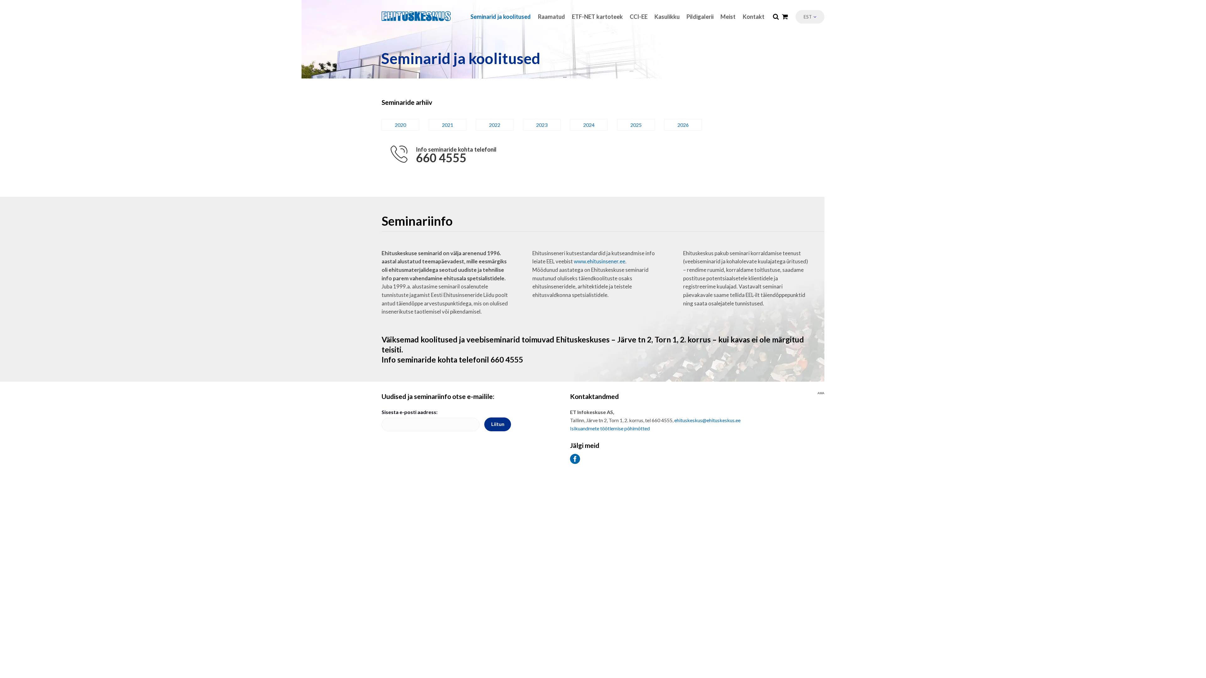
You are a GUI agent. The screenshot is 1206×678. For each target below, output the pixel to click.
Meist (728, 16)
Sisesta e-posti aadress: (409, 412)
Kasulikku (667, 16)
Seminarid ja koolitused (500, 16)
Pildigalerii (700, 16)
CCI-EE (639, 16)
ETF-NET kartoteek (597, 16)
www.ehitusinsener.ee (599, 261)
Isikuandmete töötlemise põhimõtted (610, 428)
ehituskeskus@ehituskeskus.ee (707, 420)
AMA (821, 393)
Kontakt (753, 16)
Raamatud (551, 16)
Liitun (497, 424)
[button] (810, 17)
